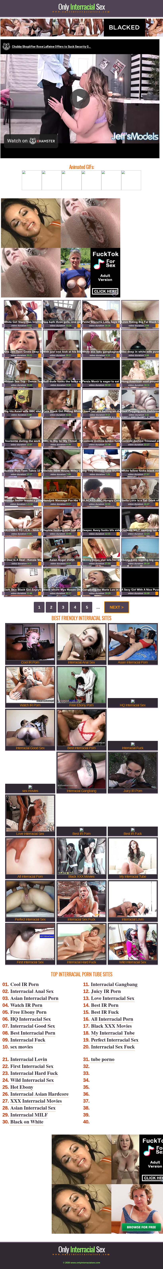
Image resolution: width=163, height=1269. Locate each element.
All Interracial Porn (112, 1018)
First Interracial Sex (31, 1066)
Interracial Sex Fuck (113, 1046)
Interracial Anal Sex (32, 991)
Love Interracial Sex (112, 998)
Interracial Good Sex (32, 1025)
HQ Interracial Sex (30, 1018)
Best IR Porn (104, 1005)
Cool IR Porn (24, 984)
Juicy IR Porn (106, 991)
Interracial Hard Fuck (34, 1073)
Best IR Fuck (105, 1012)
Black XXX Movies (111, 1025)
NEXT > (117, 607)
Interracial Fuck (27, 1039)
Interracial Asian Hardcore (39, 1093)
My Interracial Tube (113, 1032)
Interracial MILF (29, 1114)
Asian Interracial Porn (34, 998)
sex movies (21, 1046)
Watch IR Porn (26, 1005)
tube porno (102, 1059)
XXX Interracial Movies (36, 1100)
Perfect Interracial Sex (115, 1039)
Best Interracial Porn (32, 1032)
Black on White (26, 1121)
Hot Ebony (21, 1087)
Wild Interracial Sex (32, 1080)
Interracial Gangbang (114, 984)
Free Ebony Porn (28, 1012)
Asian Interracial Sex (33, 1107)
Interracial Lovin (28, 1059)
